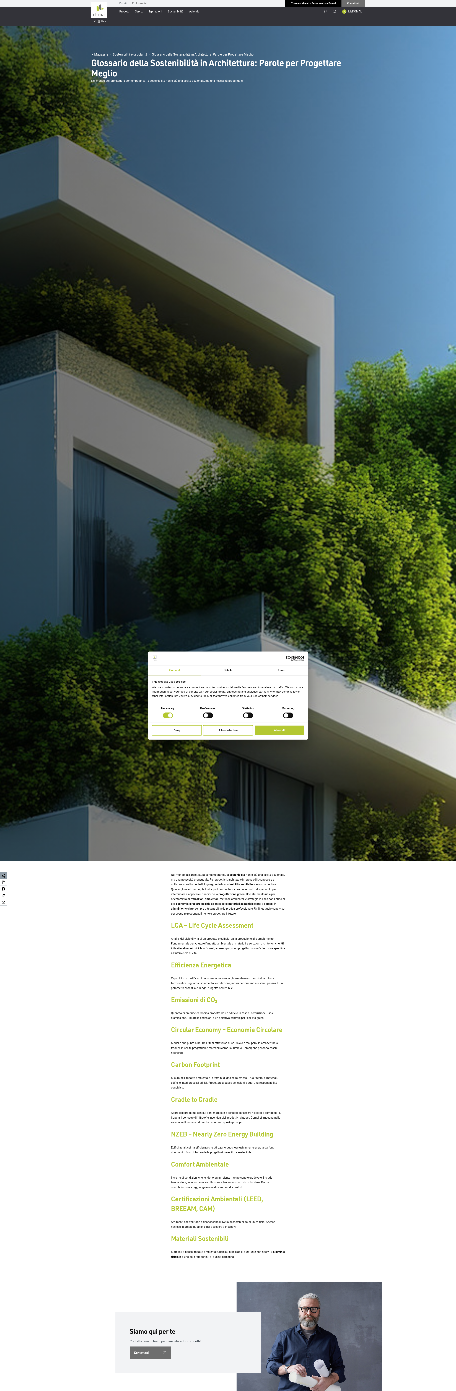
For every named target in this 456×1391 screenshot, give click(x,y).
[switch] (208, 715)
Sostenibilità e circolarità (130, 54)
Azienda (194, 11)
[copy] (3, 882)
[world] (325, 12)
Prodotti (124, 11)
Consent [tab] (174, 670)
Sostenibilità (175, 11)
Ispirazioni (155, 11)
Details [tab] (228, 670)
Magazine (101, 54)
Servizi (139, 11)
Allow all (279, 730)
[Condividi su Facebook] (3, 889)
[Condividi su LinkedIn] (3, 895)
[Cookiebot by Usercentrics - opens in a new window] (288, 658)
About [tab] (281, 670)
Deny (177, 730)
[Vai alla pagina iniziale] (99, 13)
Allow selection (228, 730)
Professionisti (139, 3)
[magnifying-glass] (334, 12)
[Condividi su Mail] (3, 902)
